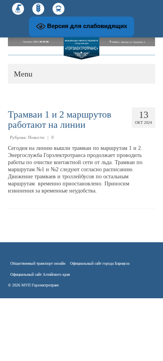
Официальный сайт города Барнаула (99, 263)
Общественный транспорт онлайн (37, 263)
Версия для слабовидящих (86, 25)
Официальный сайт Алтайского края (40, 274)
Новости (36, 137)
